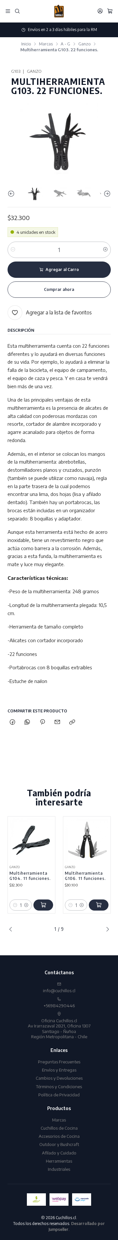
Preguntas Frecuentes (59, 1061)
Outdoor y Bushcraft (59, 1144)
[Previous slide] (12, 193)
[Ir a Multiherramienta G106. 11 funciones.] (86, 840)
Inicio (26, 44)
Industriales (59, 1169)
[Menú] (8, 11)
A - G (65, 44)
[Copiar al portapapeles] (72, 722)
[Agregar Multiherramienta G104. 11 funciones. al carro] (43, 905)
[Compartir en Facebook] (13, 722)
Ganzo (84, 44)
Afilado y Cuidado (59, 1152)
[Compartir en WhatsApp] (27, 722)
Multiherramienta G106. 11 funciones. (85, 875)
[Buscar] (17, 11)
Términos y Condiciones (59, 1086)
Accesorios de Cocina (59, 1136)
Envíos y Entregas (59, 1070)
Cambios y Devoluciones (59, 1078)
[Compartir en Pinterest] (42, 722)
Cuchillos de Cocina (59, 1128)
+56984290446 (59, 1005)
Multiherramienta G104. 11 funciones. (30, 875)
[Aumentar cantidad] (105, 250)
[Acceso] (100, 11)
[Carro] (110, 11)
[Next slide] (106, 193)
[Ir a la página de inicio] (59, 11)
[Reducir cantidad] (13, 250)
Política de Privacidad (59, 1094)
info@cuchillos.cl (59, 990)
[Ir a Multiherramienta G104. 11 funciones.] (31, 840)
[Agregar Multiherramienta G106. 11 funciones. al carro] (98, 905)
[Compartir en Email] (57, 722)
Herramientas (59, 1161)
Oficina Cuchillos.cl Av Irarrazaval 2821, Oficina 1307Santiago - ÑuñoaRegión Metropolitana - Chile (59, 1028)
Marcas (46, 44)
